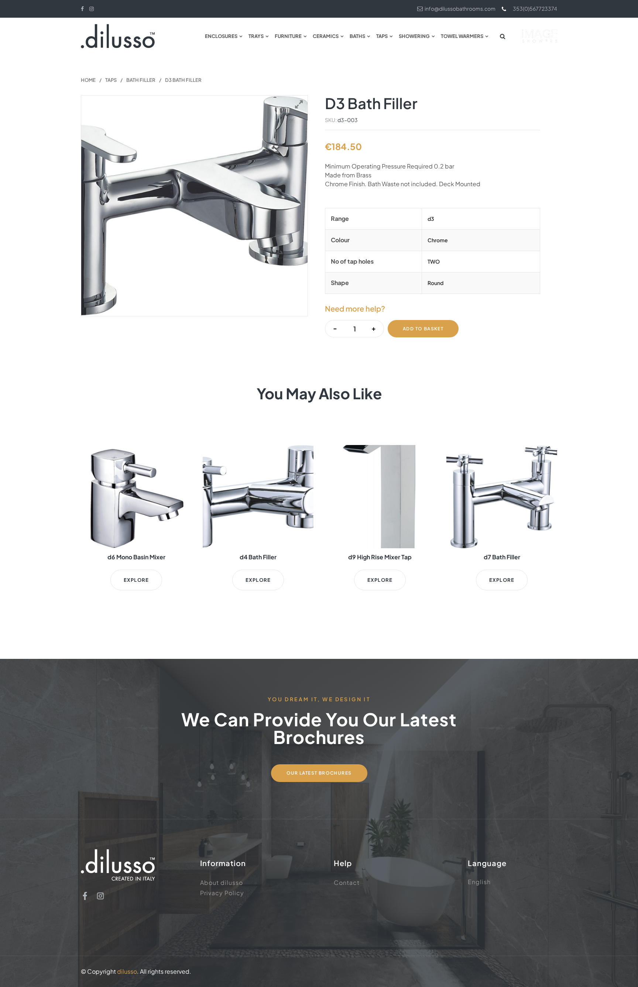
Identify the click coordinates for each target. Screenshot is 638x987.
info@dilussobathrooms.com (460, 8)
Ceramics (326, 36)
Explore (136, 580)
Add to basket (423, 328)
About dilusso (221, 882)
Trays (256, 36)
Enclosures (221, 36)
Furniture (288, 36)
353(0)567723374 (535, 8)
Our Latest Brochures (319, 773)
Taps (382, 36)
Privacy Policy (222, 893)
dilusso (127, 971)
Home (88, 80)
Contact (347, 882)
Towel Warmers (462, 36)
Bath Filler (140, 80)
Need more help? (355, 308)
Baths (357, 36)
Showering (414, 36)
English (479, 882)
